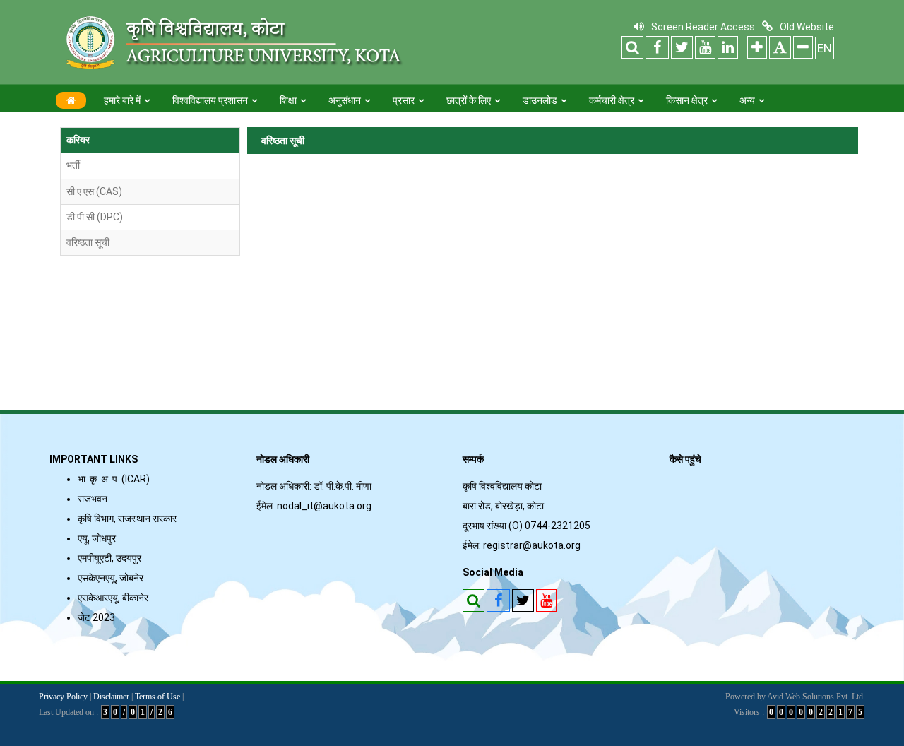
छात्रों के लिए (468, 100)
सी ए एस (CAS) (94, 191)
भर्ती (73, 165)
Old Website (807, 26)
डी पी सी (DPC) (94, 217)
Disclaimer (111, 696)
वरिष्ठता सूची (87, 242)
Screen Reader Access (703, 26)
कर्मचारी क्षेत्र (611, 100)
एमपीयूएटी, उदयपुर (109, 558)
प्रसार (404, 100)
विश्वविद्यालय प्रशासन (210, 100)
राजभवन (92, 498)
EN (824, 48)
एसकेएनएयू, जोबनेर (110, 578)
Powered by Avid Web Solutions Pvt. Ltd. (795, 696)
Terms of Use (157, 696)
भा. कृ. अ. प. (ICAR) (114, 479)
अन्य (747, 100)
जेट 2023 (98, 617)
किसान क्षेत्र (687, 100)
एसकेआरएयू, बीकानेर (113, 597)
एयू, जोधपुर (97, 538)
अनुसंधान (344, 100)
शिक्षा (288, 100)
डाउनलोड (540, 100)
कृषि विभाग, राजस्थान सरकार (127, 518)
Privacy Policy (63, 696)
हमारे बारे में (122, 100)
